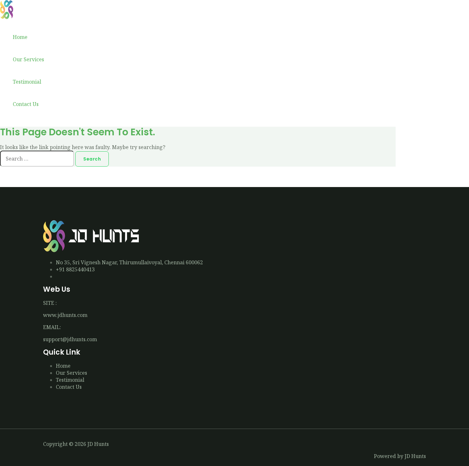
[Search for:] (37, 158)
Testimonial (27, 81)
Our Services (28, 59)
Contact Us (26, 104)
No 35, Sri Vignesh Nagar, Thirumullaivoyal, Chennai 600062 (129, 262)
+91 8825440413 (75, 269)
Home (20, 37)
